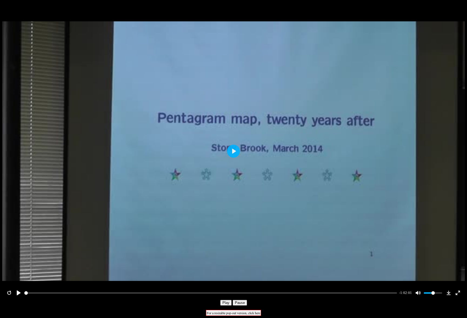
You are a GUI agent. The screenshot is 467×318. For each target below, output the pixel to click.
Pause (240, 303)
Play (225, 303)
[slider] (210, 293)
